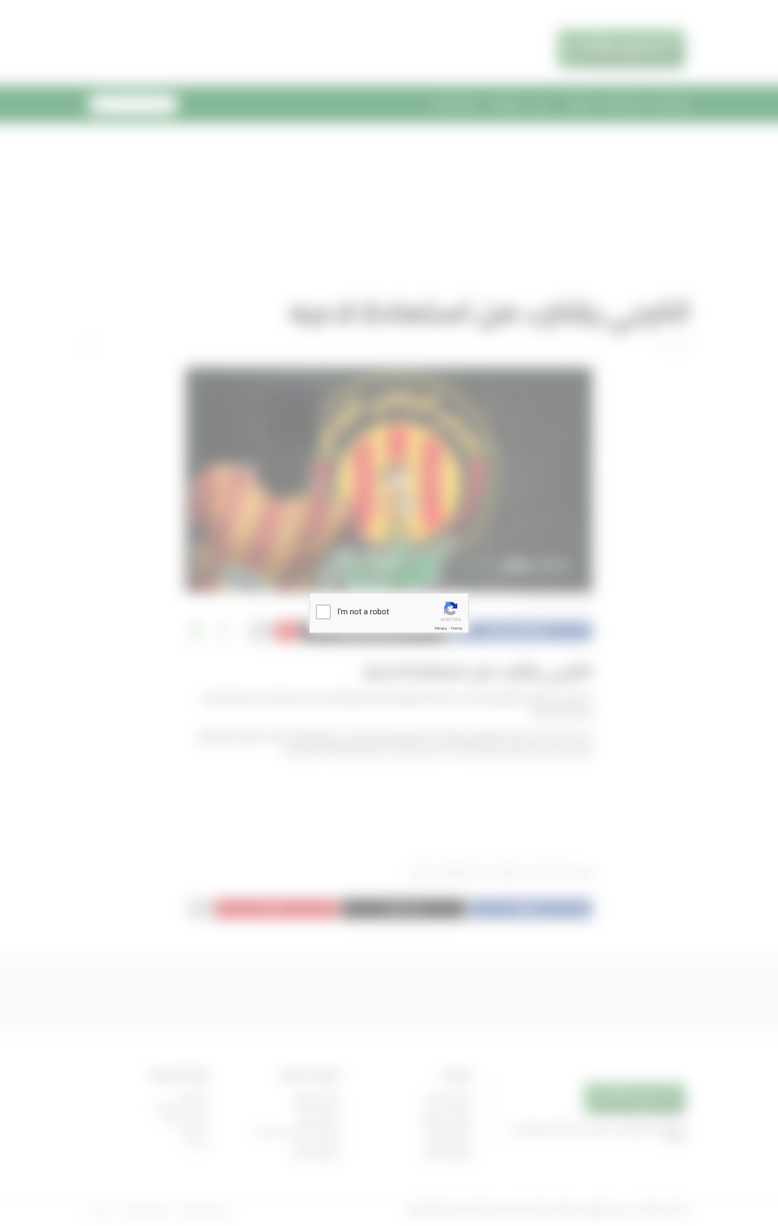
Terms (456, 628)
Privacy (441, 628)
